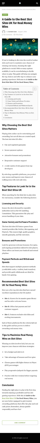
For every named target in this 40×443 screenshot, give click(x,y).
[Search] (37, 3)
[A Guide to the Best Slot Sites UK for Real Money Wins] (20, 47)
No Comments (8, 34)
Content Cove (12, 31)
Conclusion (8, 118)
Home (3, 9)
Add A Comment (19, 422)
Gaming (5, 14)
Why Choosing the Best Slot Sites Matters (19, 92)
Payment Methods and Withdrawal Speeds (20, 105)
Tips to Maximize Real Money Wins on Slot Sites (19, 114)
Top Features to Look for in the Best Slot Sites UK (19, 95)
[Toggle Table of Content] (33, 89)
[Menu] (3, 3)
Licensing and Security (14, 99)
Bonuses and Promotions (15, 103)
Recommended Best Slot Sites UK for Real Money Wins (19, 109)
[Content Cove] (20, 3)
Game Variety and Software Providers (19, 101)
